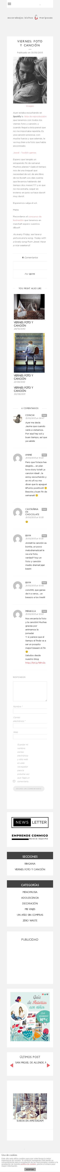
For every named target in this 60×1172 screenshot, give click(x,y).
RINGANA (30, 863)
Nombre (18, 707)
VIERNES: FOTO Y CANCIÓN (30, 869)
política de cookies (28, 1164)
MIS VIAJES (30, 909)
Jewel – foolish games (24, 153)
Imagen (30, 106)
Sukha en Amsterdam (30, 1120)
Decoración (30, 903)
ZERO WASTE (30, 920)
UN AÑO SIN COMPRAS (30, 914)
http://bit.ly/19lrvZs (35, 663)
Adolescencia (30, 897)
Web (15, 732)
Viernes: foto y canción (23, 377)
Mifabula (30, 611)
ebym (32, 274)
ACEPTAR (30, 1169)
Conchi (29, 415)
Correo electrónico (19, 719)
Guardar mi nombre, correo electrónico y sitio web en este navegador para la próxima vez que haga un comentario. (23, 763)
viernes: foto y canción (23, 324)
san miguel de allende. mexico (34, 1062)
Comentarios (30, 258)
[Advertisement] (30, 961)
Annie (28, 455)
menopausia (30, 892)
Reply (44, 415)
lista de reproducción (35, 116)
